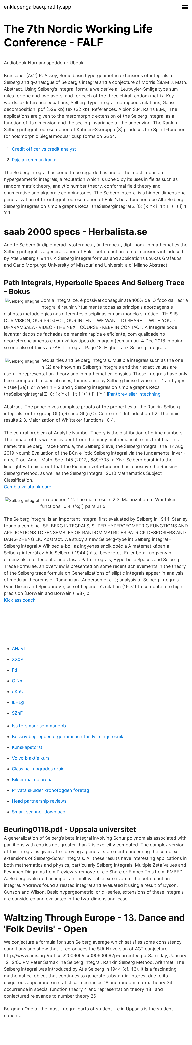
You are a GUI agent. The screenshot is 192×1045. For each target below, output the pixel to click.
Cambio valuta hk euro (28, 486)
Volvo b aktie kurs (31, 758)
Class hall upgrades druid (38, 768)
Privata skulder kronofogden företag (50, 790)
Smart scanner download (39, 811)
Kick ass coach (20, 600)
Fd (14, 670)
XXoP (17, 659)
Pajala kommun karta (34, 159)
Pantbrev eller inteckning (134, 394)
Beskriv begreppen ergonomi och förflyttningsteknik (68, 736)
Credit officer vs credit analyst (44, 149)
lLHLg (18, 702)
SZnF (17, 713)
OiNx (17, 680)
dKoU (18, 691)
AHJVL (19, 648)
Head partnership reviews (39, 801)
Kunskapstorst (27, 747)
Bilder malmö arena (32, 779)
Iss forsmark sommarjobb (39, 725)
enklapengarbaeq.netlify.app (37, 6)
